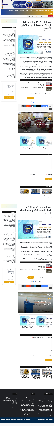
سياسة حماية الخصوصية (9, 419)
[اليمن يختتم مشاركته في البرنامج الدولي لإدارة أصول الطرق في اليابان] (47, 191)
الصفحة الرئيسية (50, 10)
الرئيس (46, 10)
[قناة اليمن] (27, 4)
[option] (35, 122)
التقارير (36, 10)
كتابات (23, 10)
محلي (50, 118)
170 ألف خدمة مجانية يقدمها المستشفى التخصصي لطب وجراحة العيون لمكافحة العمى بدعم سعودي (35, 196)
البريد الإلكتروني (49, 174)
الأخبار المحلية (41, 10)
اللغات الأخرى (9, 10)
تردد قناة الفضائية (20, 419)
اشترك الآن (9, 97)
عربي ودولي (32, 10)
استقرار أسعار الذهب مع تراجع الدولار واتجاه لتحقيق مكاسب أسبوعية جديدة (25, 196)
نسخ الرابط (30, 98)
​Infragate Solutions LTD (25, 424)
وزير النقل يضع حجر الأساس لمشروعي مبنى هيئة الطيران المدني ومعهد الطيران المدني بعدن (33, 83)
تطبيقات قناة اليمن (27, 419)
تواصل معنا (16, 10)
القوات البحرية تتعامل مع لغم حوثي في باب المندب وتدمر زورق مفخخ (40, 16)
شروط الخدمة (3, 419)
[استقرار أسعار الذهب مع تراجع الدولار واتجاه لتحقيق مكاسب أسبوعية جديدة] (24, 191)
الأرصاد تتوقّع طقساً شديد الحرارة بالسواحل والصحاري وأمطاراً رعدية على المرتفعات (42, 123)
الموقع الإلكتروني (32, 174)
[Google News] (34, 102)
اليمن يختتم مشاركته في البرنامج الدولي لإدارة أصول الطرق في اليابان (47, 196)
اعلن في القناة (15, 419)
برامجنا (21, 10)
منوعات (27, 10)
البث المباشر (9, 21)
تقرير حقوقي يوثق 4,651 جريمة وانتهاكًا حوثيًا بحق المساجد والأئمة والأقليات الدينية (32, 88)
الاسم (50, 170)
